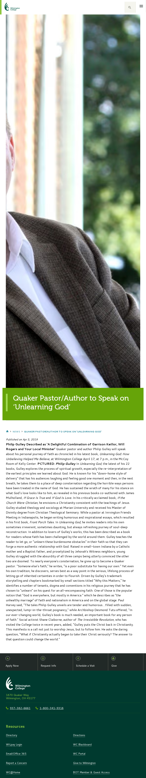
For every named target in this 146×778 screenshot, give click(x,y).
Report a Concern (16, 763)
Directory (11, 735)
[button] (130, 7)
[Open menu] (141, 6)
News (16, 431)
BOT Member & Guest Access (91, 772)
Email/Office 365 (16, 753)
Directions (79, 735)
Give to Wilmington (84, 763)
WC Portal (79, 753)
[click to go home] (7, 7)
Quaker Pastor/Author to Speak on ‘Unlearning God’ (63, 431)
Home (7, 431)
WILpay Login (14, 744)
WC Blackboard (82, 744)
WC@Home (13, 772)
